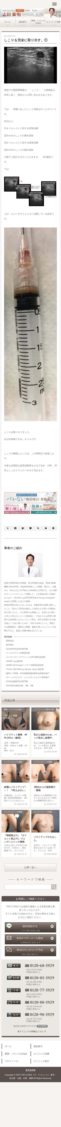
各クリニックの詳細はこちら (30, 1031)
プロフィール (11, 1061)
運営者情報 (30, 1070)
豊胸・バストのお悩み (38, 22)
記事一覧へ (30, 867)
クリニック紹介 (41, 1061)
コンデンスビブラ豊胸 (13, 762)
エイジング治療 (41, 1053)
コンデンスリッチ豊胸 (42, 762)
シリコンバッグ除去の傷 (43, 709)
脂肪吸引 (23, 22)
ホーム (7, 22)
